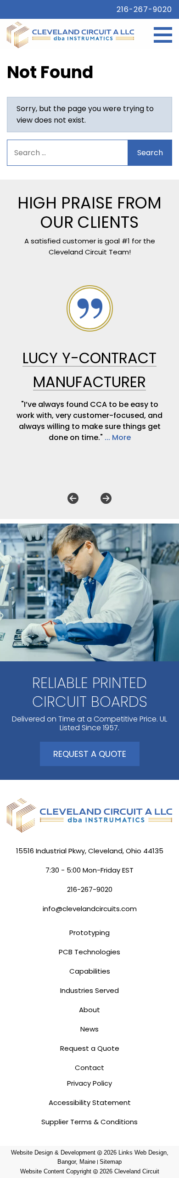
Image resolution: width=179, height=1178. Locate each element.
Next (106, 498)
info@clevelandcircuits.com (90, 908)
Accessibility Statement (90, 1102)
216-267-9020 (144, 9)
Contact (89, 1067)
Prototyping (89, 932)
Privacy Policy (89, 1083)
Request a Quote (89, 754)
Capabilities (89, 971)
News (89, 1029)
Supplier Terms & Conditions (89, 1122)
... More (118, 437)
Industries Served (89, 990)
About (89, 1010)
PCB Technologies (89, 952)
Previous (73, 498)
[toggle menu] (163, 35)
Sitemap (111, 1161)
